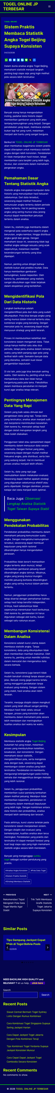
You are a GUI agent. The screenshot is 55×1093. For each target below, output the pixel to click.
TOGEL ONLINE (10, 22)
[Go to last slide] (7, 947)
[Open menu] (49, 6)
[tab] (22, 962)
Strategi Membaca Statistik (17, 881)
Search (7, 990)
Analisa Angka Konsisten (16, 870)
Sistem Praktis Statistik (15, 876)
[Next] (47, 947)
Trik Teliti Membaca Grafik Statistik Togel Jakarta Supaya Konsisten (41, 903)
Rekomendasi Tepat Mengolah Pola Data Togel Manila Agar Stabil (14, 903)
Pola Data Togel (38, 870)
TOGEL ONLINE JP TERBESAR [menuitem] (31, 142)
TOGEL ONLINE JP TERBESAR (32, 1089)
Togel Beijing (39, 741)
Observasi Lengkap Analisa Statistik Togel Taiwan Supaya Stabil (28, 504)
